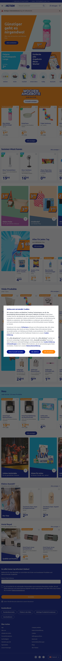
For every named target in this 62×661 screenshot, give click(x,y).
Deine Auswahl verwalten (16, 352)
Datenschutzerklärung (33, 346)
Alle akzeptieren (48, 352)
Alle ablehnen (35, 352)
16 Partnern (24, 327)
